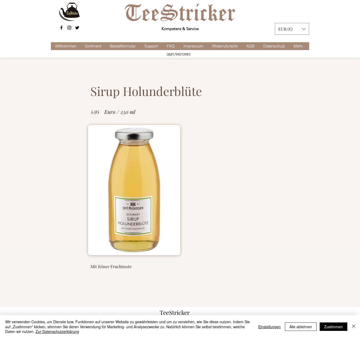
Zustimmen (333, 326)
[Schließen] (354, 326)
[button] (292, 29)
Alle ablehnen (300, 326)
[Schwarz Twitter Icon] (77, 27)
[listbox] (292, 29)
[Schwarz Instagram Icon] (69, 27)
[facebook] (61, 27)
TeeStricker (175, 312)
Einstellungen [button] (269, 326)
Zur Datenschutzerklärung (57, 331)
